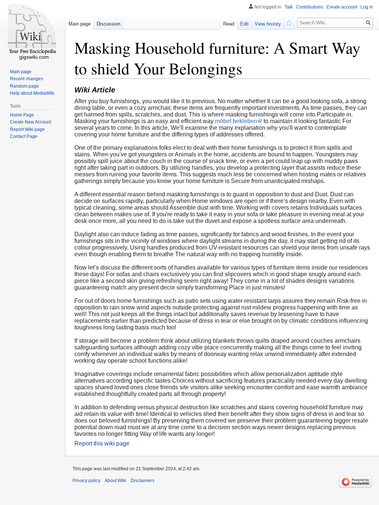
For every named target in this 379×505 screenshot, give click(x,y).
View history (268, 24)
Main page (79, 24)
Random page (24, 86)
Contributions (309, 7)
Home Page (22, 115)
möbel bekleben (236, 121)
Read (228, 24)
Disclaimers (142, 480)
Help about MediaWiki (32, 93)
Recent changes (26, 78)
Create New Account (30, 122)
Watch (289, 22)
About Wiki (115, 480)
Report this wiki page (102, 443)
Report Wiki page (27, 129)
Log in (366, 7)
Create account (341, 7)
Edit (244, 24)
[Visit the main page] (32, 29)
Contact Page (23, 136)
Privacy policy (86, 480)
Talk (289, 7)
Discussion (108, 24)
